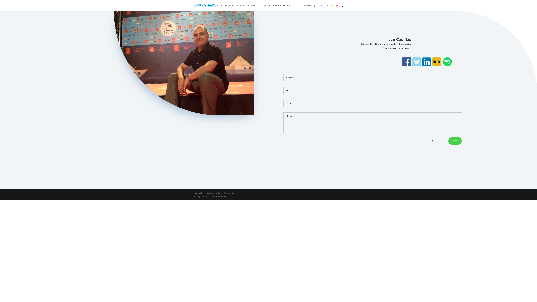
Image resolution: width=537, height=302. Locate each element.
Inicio (219, 6)
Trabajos (263, 6)
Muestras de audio (246, 6)
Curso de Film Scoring (305, 6)
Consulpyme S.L (218, 196)
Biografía (229, 6)
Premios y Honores (282, 6)
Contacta (323, 6)
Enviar (455, 141)
